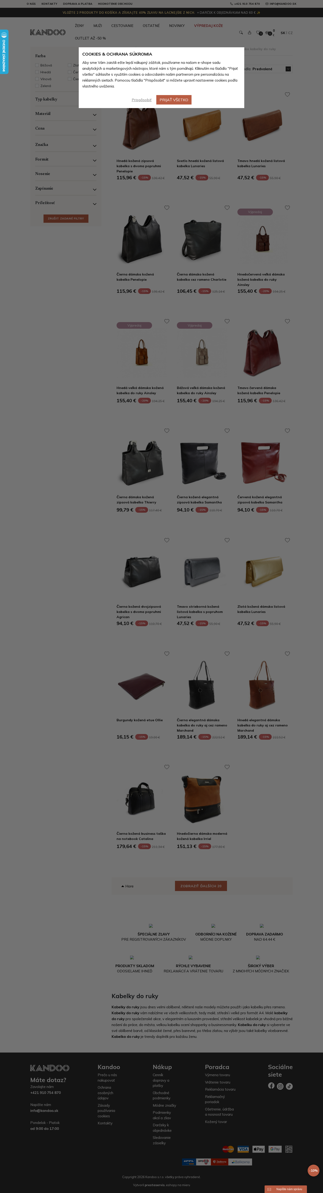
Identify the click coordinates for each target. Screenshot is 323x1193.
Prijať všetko (174, 99)
